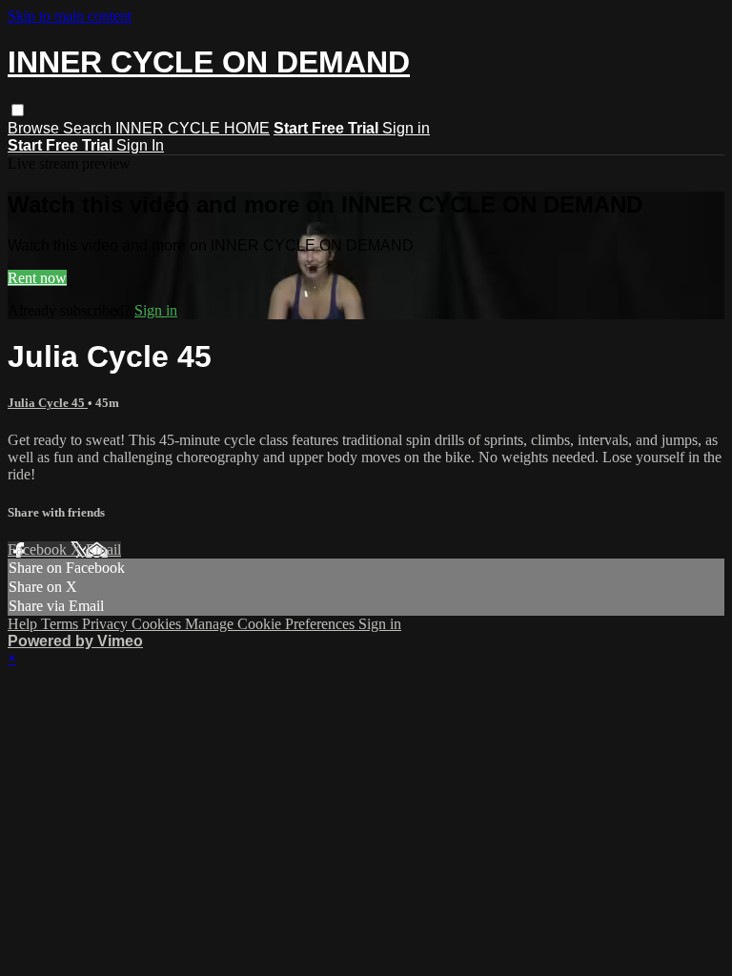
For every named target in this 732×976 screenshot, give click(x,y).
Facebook (39, 549)
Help (24, 624)
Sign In (140, 145)
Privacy (107, 624)
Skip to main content (70, 16)
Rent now (37, 278)
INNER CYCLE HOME (192, 128)
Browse (35, 128)
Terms (61, 624)
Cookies (158, 624)
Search (89, 128)
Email (103, 549)
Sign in (406, 128)
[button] (17, 110)
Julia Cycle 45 (48, 403)
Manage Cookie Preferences (271, 624)
